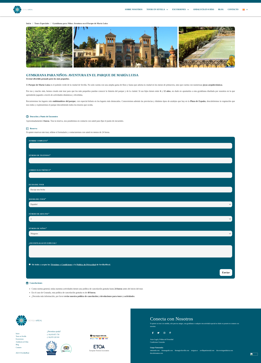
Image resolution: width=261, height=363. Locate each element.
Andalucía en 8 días (203, 9)
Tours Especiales (41, 23)
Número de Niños (37, 228)
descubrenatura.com (156, 353)
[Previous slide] (29, 47)
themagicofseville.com (182, 350)
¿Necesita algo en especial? (43, 243)
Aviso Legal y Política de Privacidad (161, 339)
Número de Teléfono (39, 155)
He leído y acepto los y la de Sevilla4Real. (71, 265)
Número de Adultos (38, 214)
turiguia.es (194, 350)
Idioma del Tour (37, 199)
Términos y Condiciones (61, 265)
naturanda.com (154, 350)
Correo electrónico (39, 170)
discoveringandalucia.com (224, 350)
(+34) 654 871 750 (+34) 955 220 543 (53, 336)
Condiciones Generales (157, 342)
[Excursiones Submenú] (188, 9)
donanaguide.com (167, 350)
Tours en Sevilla (156, 9)
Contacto (233, 9)
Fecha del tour (36, 185)
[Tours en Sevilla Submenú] (167, 9)
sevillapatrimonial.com (207, 350)
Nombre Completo (38, 141)
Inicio (28, 23)
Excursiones (179, 9)
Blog (221, 9)
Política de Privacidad (86, 265)
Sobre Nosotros (133, 9)
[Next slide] (231, 47)
